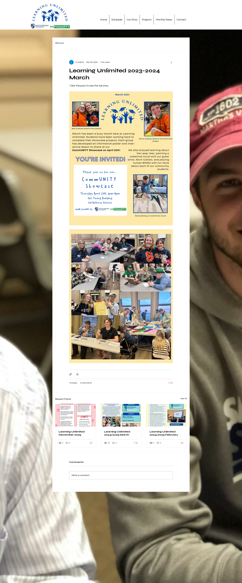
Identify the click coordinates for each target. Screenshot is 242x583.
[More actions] (171, 62)
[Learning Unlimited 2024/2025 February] (166, 415)
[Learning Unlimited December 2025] (75, 415)
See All (184, 399)
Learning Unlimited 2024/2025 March (117, 433)
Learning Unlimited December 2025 (72, 433)
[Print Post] (77, 374)
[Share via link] (70, 374)
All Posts (59, 43)
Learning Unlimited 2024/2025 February (164, 433)
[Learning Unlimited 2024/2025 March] (121, 415)
